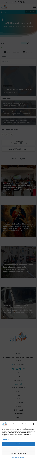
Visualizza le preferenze (18, 453)
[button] (34, 424)
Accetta (18, 444)
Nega (18, 449)
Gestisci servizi (6, 439)
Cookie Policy (14, 457)
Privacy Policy (21, 457)
